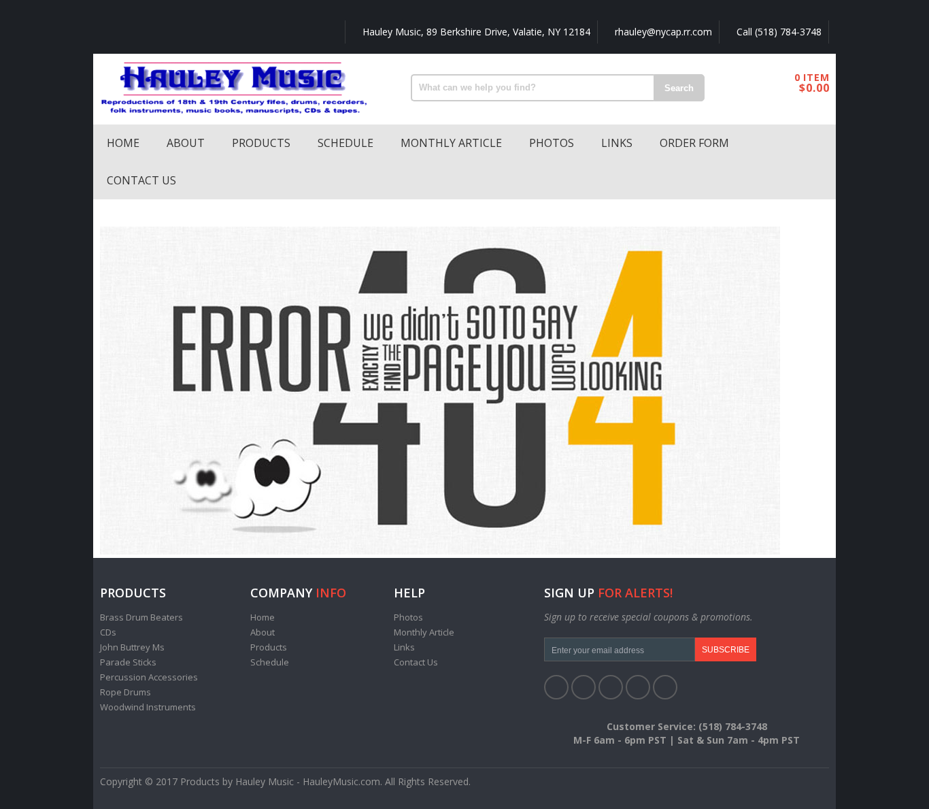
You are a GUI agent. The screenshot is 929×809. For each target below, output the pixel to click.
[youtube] (638, 687)
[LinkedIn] (610, 687)
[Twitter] (583, 687)
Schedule (345, 142)
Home (123, 142)
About (186, 142)
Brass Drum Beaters (141, 617)
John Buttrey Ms (132, 647)
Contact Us (141, 180)
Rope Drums (125, 692)
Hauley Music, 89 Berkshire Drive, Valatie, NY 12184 (475, 31)
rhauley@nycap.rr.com (662, 31)
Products (261, 142)
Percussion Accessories (149, 677)
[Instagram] (665, 687)
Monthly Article (451, 142)
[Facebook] (556, 687)
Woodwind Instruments (148, 707)
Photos (551, 142)
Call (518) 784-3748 (778, 31)
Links (616, 142)
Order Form (694, 142)
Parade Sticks (128, 662)
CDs (108, 632)
